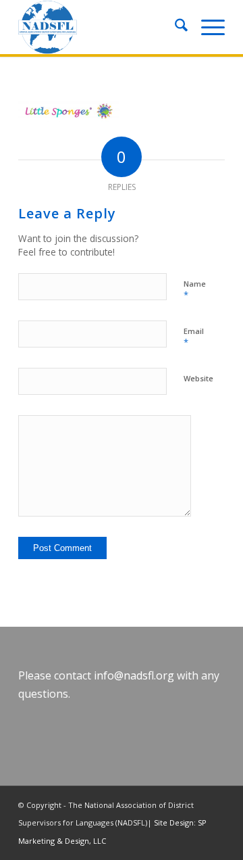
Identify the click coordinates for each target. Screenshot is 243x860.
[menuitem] (174, 27)
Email (194, 337)
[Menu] (206, 27)
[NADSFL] (101, 27)
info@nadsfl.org (134, 675)
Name (195, 290)
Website (198, 378)
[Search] (174, 27)
